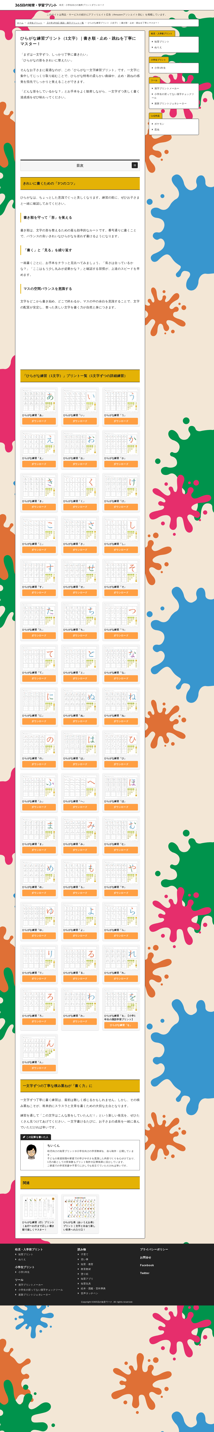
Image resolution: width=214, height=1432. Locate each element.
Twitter (144, 1273)
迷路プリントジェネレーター (170, 103)
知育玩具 (85, 1283)
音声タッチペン (89, 1293)
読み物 (82, 1249)
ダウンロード (39, 421)
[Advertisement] (80, 130)
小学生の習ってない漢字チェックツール (173, 96)
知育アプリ (86, 1279)
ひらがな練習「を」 (121, 1025)
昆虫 (156, 129)
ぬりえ (158, 47)
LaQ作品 (155, 116)
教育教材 (85, 1269)
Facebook (147, 1265)
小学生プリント (158, 60)
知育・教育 (86, 1264)
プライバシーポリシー (154, 1249)
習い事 (84, 1259)
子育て (84, 1254)
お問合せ (145, 1257)
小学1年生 (160, 68)
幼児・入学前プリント (161, 33)
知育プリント (161, 41)
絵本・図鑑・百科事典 (93, 1288)
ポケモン (159, 124)
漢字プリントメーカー (166, 88)
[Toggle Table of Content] (135, 165)
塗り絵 (84, 1274)
